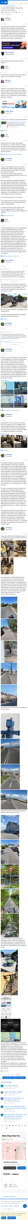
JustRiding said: (5, 269)
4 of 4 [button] (18, 1074)
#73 (26, 460)
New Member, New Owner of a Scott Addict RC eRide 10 (14, 1099)
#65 (26, 117)
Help (2, 1206)
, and (12, 154)
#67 (26, 164)
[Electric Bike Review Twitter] (11, 1209)
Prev (13, 1074)
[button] (2, 2)
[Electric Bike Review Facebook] (5, 1209)
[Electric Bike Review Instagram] (8, 1209)
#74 (26, 533)
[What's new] (25, 3)
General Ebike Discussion (14, 1087)
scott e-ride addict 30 (6, 14)
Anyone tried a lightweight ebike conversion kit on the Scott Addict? (15, 1107)
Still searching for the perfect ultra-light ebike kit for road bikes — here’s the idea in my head (15, 1116)
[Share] (24, 24)
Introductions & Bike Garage (14, 1101)
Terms (6, 1206)
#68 (26, 225)
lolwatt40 (6, 1087)
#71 (26, 355)
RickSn (5, 1101)
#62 (26, 58)
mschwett (6, 1093)
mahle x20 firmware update (13, 1092)
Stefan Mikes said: (6, 332)
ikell (4, 12)
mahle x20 (20, 12)
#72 (26, 420)
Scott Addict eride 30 (11, 1085)
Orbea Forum (12, 1109)
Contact (11, 1206)
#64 (26, 86)
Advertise (16, 1206)
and (8, 215)
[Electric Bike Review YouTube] (2, 1209)
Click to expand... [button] (14, 281)
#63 (26, 72)
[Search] (27, 3)
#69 (26, 266)
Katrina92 (6, 1109)
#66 (26, 140)
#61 (26, 24)
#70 (26, 329)
